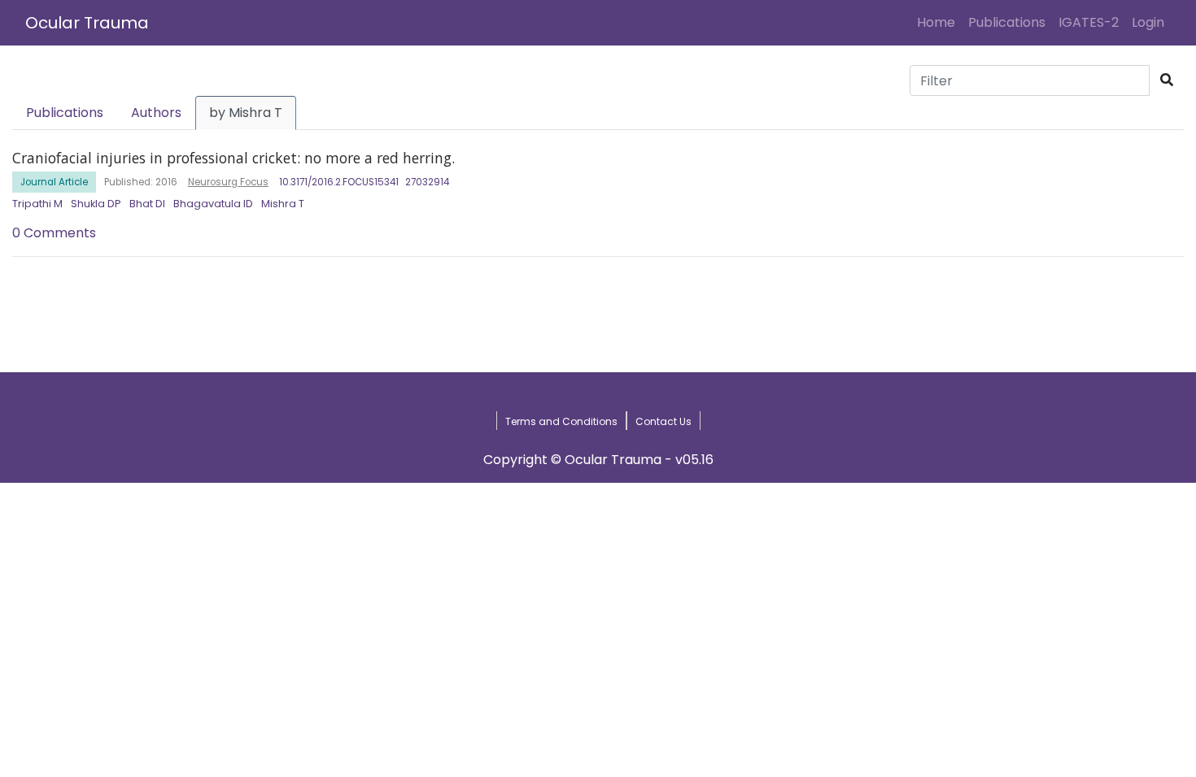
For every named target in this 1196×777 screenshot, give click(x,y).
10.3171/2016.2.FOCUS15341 (339, 182)
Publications (1006, 22)
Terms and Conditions (561, 421)
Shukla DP (96, 204)
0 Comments (54, 233)
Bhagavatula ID (213, 204)
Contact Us (663, 421)
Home (939, 22)
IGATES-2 (1089, 22)
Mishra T (282, 204)
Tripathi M (37, 204)
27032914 (427, 182)
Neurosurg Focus (228, 182)
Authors (156, 112)
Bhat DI (147, 204)
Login (1151, 22)
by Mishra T (245, 112)
